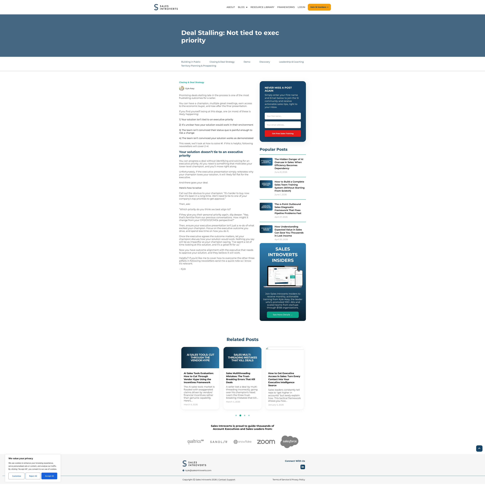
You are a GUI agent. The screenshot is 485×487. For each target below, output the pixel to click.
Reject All (33, 476)
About (231, 7)
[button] (236, 415)
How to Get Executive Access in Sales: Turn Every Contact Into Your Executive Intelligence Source (284, 379)
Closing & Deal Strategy (222, 62)
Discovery (264, 62)
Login (301, 7)
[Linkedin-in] (302, 467)
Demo (247, 62)
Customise (16, 476)
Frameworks (286, 7)
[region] (33, 468)
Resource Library (262, 7)
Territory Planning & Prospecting (198, 65)
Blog (241, 7)
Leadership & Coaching (291, 62)
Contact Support (226, 479)
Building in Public (191, 62)
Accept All (49, 476)
